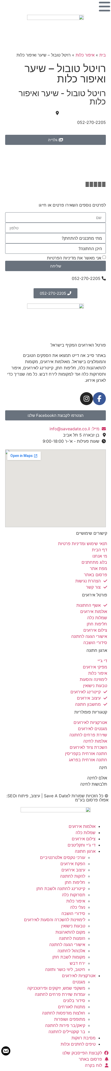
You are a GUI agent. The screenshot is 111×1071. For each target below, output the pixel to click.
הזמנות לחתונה (72, 938)
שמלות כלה (86, 832)
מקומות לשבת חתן (68, 957)
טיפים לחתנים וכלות (78, 1044)
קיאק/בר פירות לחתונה (65, 1025)
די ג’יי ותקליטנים (82, 845)
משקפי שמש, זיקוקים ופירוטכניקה (56, 988)
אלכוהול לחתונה (71, 950)
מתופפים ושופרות (69, 1019)
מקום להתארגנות (70, 932)
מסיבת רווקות (84, 1037)
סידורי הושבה (73, 913)
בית (102, 55)
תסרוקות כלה (73, 894)
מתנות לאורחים (71, 1006)
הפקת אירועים (72, 863)
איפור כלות (85, 55)
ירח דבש (77, 963)
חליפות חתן (75, 882)
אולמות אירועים (82, 826)
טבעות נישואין (73, 925)
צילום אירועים (84, 838)
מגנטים (79, 981)
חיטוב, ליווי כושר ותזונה (65, 969)
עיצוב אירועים (73, 869)
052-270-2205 (91, 122)
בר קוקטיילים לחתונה (67, 1031)
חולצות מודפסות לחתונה (63, 1013)
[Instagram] (86, 398)
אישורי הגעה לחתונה (67, 944)
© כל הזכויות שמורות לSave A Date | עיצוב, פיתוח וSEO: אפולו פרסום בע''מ (57, 797)
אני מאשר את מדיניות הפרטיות (74, 257)
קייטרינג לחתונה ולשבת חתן (60, 888)
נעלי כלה (77, 907)
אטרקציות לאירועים (79, 975)
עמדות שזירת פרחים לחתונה (60, 994)
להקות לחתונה (72, 876)
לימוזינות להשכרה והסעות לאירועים (54, 919)
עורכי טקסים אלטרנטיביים (62, 857)
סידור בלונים (74, 1000)
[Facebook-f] (99, 398)
